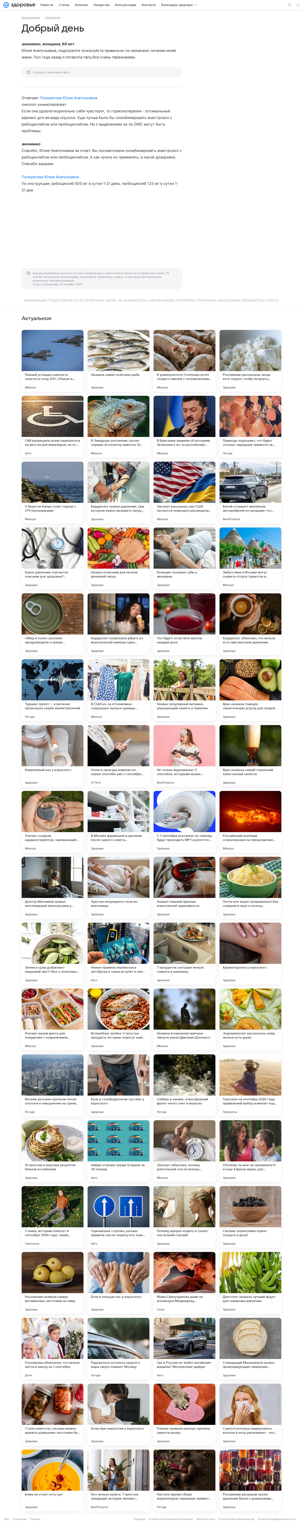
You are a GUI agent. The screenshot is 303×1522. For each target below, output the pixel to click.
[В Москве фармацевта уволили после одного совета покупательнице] (118, 822)
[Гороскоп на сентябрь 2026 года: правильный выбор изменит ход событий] (250, 1085)
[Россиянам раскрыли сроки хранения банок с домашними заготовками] (250, 1480)
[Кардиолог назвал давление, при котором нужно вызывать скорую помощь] (118, 492)
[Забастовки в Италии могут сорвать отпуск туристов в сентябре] (250, 558)
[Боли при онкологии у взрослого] (118, 1414)
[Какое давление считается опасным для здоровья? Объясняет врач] (52, 558)
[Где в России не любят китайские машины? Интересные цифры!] (184, 1349)
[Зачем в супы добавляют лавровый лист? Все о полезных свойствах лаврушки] (52, 953)
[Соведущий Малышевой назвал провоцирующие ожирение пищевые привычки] (250, 1349)
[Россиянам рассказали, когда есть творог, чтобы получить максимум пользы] (250, 361)
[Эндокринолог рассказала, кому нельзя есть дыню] (250, 1019)
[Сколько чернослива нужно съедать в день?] (250, 1217)
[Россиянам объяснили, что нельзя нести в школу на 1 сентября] (52, 1349)
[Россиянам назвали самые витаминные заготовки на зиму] (52, 1283)
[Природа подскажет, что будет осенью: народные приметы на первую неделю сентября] (250, 427)
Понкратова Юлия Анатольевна (68, 98)
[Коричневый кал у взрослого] (52, 756)
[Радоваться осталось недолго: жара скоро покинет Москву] (118, 1349)
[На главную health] (22, 5)
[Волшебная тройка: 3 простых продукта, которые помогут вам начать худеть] (118, 1019)
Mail (6, 1519)
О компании (19, 1519)
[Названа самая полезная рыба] (118, 361)
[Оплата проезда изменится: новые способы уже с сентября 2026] (118, 756)
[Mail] (6, 5)
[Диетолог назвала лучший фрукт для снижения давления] (250, 1283)
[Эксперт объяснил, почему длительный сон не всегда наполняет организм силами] (184, 1151)
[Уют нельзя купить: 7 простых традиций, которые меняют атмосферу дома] (118, 1480)
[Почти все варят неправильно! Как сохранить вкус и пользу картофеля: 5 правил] (250, 888)
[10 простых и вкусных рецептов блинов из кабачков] (52, 1151)
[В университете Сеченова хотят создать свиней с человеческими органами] (184, 361)
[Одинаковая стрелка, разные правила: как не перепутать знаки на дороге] (118, 1217)
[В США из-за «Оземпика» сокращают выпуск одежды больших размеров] (118, 690)
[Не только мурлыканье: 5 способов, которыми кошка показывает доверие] (184, 756)
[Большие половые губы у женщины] (184, 558)
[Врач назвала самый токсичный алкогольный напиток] (250, 756)
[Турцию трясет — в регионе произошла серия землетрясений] (52, 690)
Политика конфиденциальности (277, 1519)
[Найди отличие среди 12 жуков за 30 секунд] (118, 1151)
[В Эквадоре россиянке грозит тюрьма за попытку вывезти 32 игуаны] (118, 427)
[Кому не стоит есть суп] (52, 1480)
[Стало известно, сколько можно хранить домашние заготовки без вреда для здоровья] (52, 1414)
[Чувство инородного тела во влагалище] (118, 888)
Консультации (31, 17)
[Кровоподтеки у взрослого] (250, 953)
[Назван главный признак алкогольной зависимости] (184, 888)
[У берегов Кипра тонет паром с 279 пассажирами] (52, 492)
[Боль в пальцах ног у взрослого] (118, 1283)
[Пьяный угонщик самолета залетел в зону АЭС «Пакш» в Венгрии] (52, 361)
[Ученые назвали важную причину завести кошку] (184, 1414)
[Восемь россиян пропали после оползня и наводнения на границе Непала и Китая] (52, 1085)
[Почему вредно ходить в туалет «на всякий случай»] (184, 1217)
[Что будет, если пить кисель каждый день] (184, 624)
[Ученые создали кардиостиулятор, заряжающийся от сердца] (52, 822)
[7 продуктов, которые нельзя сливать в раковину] (184, 953)
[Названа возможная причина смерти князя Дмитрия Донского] (184, 1019)
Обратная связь (205, 1519)
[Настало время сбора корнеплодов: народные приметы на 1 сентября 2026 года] (184, 1480)
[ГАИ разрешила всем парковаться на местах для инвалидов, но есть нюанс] (52, 427)
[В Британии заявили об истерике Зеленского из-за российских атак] (184, 427)
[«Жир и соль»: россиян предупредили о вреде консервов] (52, 624)
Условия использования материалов (171, 1519)
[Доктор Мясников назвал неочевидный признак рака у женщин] (52, 888)
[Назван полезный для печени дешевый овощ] (118, 558)
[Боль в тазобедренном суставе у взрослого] (118, 1085)
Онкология (53, 17)
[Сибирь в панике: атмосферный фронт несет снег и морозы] (184, 1085)
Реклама (35, 1519)
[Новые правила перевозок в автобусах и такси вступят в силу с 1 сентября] (118, 953)
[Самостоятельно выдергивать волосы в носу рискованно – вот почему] (250, 1414)
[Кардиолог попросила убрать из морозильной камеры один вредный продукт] (118, 624)
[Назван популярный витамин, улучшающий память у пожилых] (184, 690)
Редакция (139, 1519)
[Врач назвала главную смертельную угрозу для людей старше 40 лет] (250, 690)
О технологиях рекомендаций (236, 1519)
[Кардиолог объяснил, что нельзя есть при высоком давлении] (250, 624)
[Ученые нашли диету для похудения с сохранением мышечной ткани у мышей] (52, 1019)
